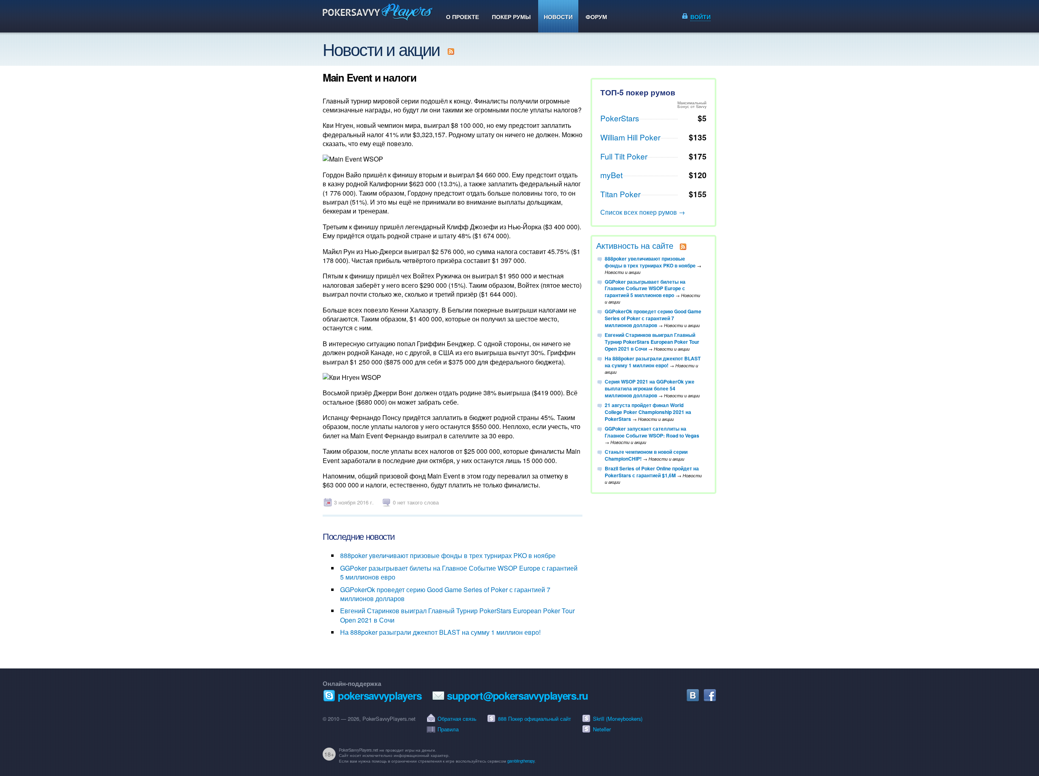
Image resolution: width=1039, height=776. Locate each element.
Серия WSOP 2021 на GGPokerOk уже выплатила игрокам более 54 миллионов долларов (649, 388)
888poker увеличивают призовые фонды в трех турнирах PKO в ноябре (448, 555)
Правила (448, 729)
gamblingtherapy (521, 761)
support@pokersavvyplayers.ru (517, 695)
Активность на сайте (634, 245)
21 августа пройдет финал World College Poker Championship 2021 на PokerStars (648, 411)
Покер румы (511, 17)
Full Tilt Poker (623, 156)
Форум (596, 17)
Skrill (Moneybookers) (617, 718)
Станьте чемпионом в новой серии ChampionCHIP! (646, 455)
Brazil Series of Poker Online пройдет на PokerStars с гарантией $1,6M (652, 472)
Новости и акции (381, 49)
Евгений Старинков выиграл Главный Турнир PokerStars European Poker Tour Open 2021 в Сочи (457, 615)
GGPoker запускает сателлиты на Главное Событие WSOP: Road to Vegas (652, 432)
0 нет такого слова (416, 502)
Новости (558, 17)
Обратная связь (457, 718)
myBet (611, 174)
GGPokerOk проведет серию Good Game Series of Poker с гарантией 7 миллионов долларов (445, 594)
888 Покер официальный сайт (534, 718)
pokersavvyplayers (379, 695)
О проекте (462, 17)
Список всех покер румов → (642, 212)
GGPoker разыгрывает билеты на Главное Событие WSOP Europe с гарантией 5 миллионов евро (459, 572)
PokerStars (619, 117)
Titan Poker (620, 193)
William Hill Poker (630, 136)
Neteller (602, 729)
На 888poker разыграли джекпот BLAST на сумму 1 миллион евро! (440, 632)
